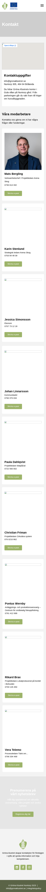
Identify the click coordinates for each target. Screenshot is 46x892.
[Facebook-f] (23, 867)
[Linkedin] (16, 867)
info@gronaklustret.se (15, 81)
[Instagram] (29, 867)
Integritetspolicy (34, 888)
